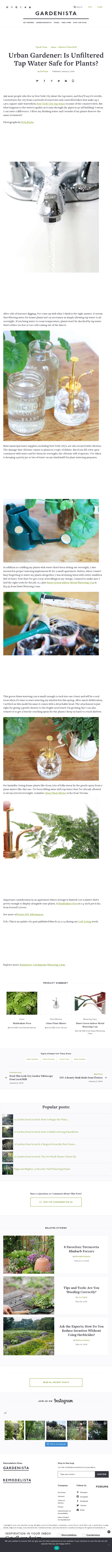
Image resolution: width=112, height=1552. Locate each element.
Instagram (84, 1497)
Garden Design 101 (43, 22)
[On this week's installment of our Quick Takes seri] (76, 1430)
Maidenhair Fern (68, 904)
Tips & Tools (41, 47)
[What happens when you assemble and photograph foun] (35, 1430)
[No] (108, 1544)
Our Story (62, 1492)
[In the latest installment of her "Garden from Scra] (56, 1430)
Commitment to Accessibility (64, 1512)
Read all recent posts (56, 1382)
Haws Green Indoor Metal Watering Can (70, 583)
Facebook (84, 1501)
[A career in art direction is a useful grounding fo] (97, 1430)
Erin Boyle (27, 122)
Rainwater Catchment (33, 965)
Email (82, 1510)
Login (99, 7)
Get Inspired (28, 22)
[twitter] (25, 7)
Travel (57, 22)
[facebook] (21, 7)
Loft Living (84, 921)
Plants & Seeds (49, 1059)
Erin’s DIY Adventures (30, 914)
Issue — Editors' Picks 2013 (64, 47)
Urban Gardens (32, 1059)
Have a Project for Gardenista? (64, 1519)
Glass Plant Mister (56, 793)
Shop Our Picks (80, 22)
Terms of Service (61, 1502)
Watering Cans (56, 965)
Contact (61, 1496)
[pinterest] (12, 7)
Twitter (83, 1505)
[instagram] (16, 7)
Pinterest (83, 1492)
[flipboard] (7, 7)
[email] (30, 7)
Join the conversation (57, 1202)
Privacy (60, 1507)
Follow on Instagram (58, 1444)
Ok (56, 1548)
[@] (11, 1414)
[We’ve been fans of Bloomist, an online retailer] (14, 1430)
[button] (77, 7)
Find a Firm (66, 22)
